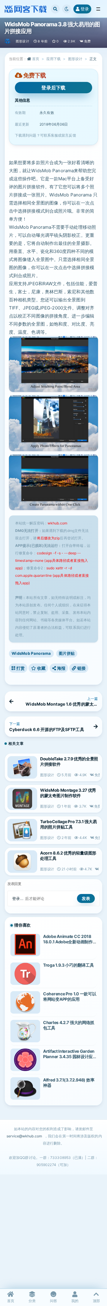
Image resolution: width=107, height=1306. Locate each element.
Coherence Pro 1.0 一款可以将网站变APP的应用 (69, 996)
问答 (53, 1301)
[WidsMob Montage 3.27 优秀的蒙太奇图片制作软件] (22, 799)
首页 (35, 59)
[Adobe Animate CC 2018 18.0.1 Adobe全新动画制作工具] (25, 945)
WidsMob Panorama (31, 653)
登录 (85, 8)
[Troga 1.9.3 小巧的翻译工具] (25, 973)
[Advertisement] (53, 1231)
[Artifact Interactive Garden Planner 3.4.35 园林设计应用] (25, 1060)
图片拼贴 (67, 653)
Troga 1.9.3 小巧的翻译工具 (68, 965)
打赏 (20, 668)
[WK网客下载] (7, 41)
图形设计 (22, 41)
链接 (81, 668)
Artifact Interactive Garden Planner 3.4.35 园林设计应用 (69, 1056)
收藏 (41, 668)
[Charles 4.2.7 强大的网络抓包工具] (25, 1031)
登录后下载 (53, 88)
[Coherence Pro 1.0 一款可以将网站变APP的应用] (25, 1002)
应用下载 (53, 59)
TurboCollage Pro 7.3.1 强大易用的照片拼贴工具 (68, 824)
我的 (74, 1301)
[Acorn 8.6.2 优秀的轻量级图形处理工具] (22, 861)
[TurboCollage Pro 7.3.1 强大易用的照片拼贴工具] (22, 830)
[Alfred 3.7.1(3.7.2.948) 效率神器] (25, 1088)
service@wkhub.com (24, 1136)
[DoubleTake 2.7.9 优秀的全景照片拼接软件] (22, 767)
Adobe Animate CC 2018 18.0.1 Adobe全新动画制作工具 (68, 942)
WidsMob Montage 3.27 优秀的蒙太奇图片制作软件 (68, 793)
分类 (32, 1301)
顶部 (96, 1301)
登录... (18, 898)
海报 (60, 668)
